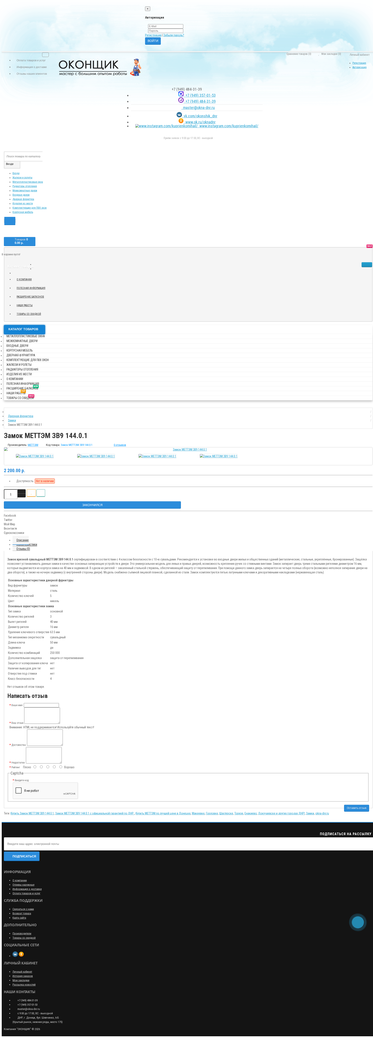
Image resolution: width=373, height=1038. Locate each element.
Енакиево (251, 813)
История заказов (23, 976)
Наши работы (26, 305)
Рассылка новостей (24, 984)
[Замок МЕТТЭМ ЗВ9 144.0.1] (188, 449)
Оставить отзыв (356, 807)
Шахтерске (226, 813)
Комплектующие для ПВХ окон (30, 207)
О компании (24, 279)
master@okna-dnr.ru (198, 107)
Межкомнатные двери (25, 190)
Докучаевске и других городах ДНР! (281, 813)
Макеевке (198, 813)
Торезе (238, 813)
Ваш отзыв (17, 722)
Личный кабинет (22, 971)
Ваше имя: (17, 705)
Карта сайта (19, 917)
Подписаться (24, 856)
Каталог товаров (23, 329)
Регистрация (153, 35)
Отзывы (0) (23, 549)
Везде (16, 173)
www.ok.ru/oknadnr (200, 122)
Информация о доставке (27, 889)
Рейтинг (15, 767)
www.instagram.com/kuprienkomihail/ (228, 126)
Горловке (212, 813)
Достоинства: (18, 744)
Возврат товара (22, 913)
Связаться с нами (23, 909)
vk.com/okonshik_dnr (199, 116)
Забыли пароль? (173, 35)
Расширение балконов (32, 296)
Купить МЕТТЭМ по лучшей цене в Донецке (163, 813)
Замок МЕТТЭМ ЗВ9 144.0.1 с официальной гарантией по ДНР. (94, 813)
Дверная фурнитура (23, 199)
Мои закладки (21, 980)
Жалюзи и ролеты (22, 177)
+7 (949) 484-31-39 (200, 101)
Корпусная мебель (23, 212)
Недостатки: (18, 762)
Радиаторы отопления (25, 186)
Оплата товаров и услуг (26, 893)
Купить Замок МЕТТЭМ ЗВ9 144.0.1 (32, 813)
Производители (22, 933)
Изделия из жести (23, 203)
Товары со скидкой (30, 313)
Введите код (22, 780)
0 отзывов (120, 444)
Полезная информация (31, 288)
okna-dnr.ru (322, 813)
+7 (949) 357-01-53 (200, 95)
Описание (22, 540)
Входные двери (21, 194)
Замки (310, 813)
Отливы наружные (23, 884)
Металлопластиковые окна (28, 181)
